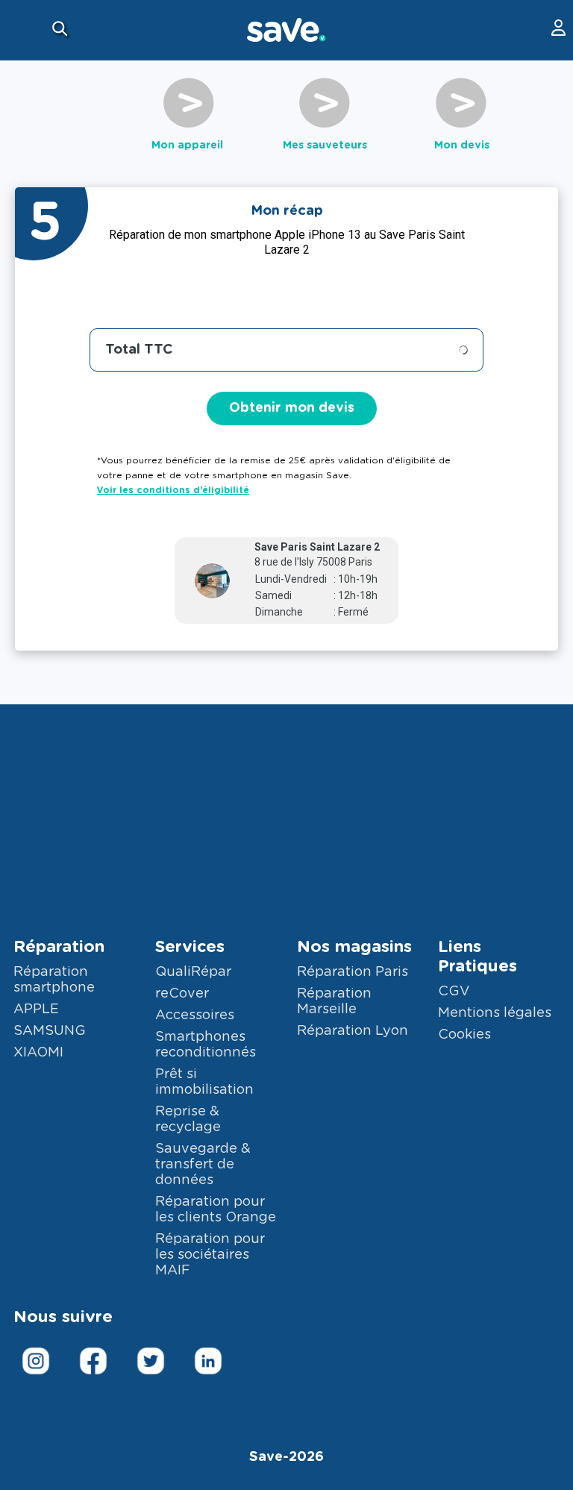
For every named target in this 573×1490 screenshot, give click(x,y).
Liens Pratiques (477, 956)
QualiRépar (193, 972)
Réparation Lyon (352, 1031)
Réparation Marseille (334, 1001)
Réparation (58, 947)
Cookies (464, 1035)
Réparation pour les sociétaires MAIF (210, 1255)
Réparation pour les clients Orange (215, 1209)
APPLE (36, 1009)
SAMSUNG (49, 1031)
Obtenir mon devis (291, 408)
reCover (182, 994)
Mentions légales (494, 1013)
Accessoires (194, 1015)
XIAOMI (38, 1052)
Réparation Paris (352, 972)
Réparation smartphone (54, 980)
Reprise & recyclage (188, 1119)
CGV (453, 991)
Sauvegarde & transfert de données (203, 1164)
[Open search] (61, 30)
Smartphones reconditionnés (205, 1044)
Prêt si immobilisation (204, 1082)
